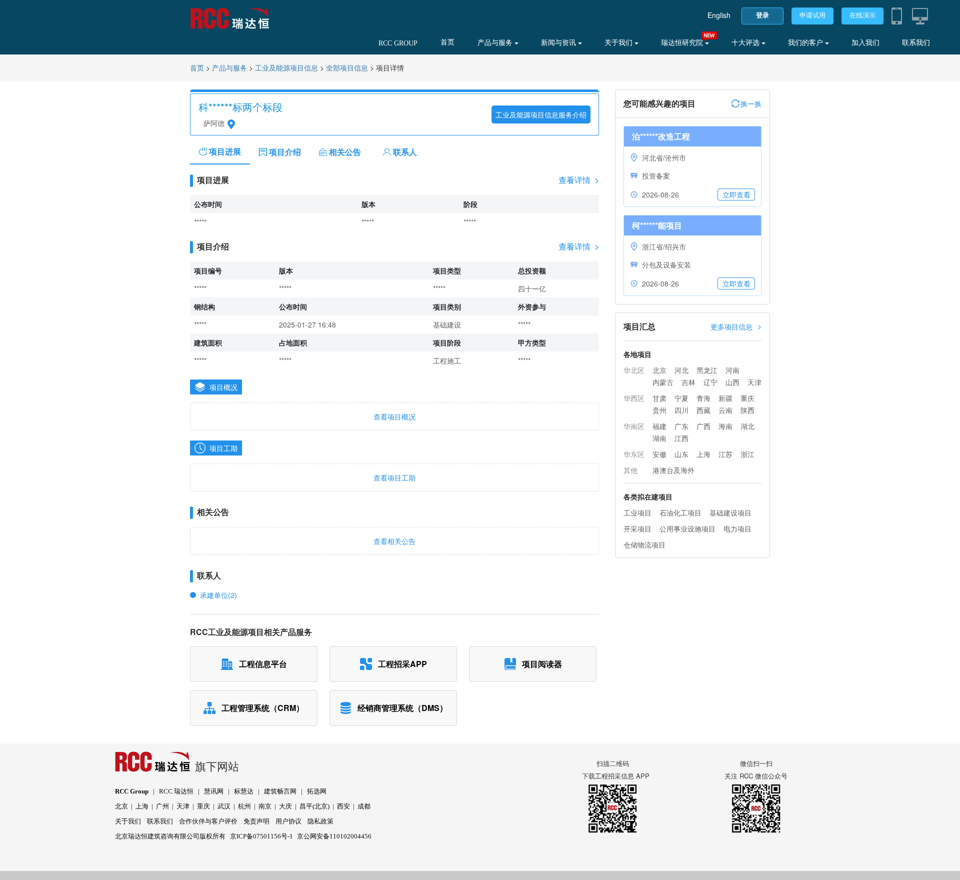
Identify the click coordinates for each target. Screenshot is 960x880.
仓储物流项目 (645, 545)
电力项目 (738, 529)
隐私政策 (321, 821)
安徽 (659, 454)
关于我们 (619, 42)
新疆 (725, 398)
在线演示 (863, 15)
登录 (762, 15)
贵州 (659, 410)
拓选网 (316, 791)
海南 (725, 426)
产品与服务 (496, 42)
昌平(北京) (315, 806)
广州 (162, 806)
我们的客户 (806, 42)
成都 (364, 806)
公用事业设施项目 (688, 529)
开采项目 (638, 529)
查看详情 (578, 180)
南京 (265, 806)
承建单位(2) (218, 595)
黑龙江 (707, 370)
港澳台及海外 (673, 470)
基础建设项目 (731, 513)
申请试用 (813, 15)
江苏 (725, 454)
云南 (725, 410)
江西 (681, 438)
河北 (681, 370)
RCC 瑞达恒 (176, 791)
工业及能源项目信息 (286, 68)
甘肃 (659, 398)
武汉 (224, 806)
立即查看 (736, 195)
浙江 (747, 454)
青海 (703, 398)
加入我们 (866, 42)
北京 (659, 370)
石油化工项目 (681, 513)
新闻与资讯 (559, 42)
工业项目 (638, 513)
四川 (681, 410)
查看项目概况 (395, 417)
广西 (703, 426)
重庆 (747, 398)
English (719, 15)
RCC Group (131, 791)
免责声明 (257, 821)
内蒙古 (663, 382)
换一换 (751, 103)
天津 (755, 382)
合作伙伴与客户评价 (208, 821)
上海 (703, 454)
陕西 (747, 410)
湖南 (659, 438)
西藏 (703, 410)
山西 (733, 382)
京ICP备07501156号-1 (261, 836)
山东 (681, 454)
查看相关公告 (395, 541)
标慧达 (244, 791)
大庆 (285, 806)
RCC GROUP (398, 43)
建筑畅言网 (280, 791)
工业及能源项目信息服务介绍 (541, 115)
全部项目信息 (347, 68)
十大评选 (747, 42)
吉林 (689, 382)
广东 (681, 426)
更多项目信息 (736, 326)
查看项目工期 (395, 477)
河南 (733, 370)
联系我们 (916, 42)
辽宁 (711, 382)
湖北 (747, 426)
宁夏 (681, 398)
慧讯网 (214, 791)
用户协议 (289, 821)
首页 (447, 42)
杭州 (244, 806)
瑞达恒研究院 (683, 42)
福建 (659, 426)
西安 (343, 806)
